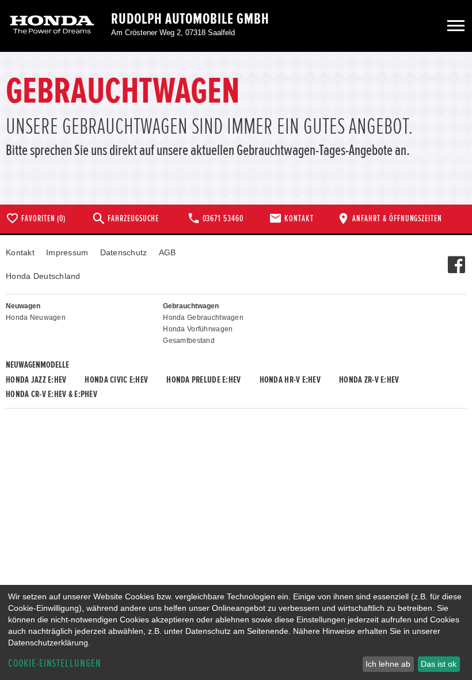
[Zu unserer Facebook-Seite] (456, 258)
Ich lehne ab (388, 663)
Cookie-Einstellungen (54, 663)
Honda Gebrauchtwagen (203, 317)
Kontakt (20, 252)
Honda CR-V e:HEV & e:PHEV (51, 394)
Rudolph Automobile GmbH (190, 19)
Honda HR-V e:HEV (290, 379)
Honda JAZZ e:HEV (36, 379)
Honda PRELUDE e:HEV (203, 379)
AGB (167, 252)
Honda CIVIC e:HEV (116, 379)
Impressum (67, 252)
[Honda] (52, 26)
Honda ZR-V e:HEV (369, 379)
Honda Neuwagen (36, 317)
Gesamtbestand (189, 341)
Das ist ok (438, 663)
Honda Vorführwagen (198, 329)
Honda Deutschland (43, 276)
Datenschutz (123, 252)
